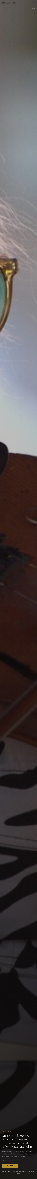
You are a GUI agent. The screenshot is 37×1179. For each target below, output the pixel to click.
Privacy (18, 1173)
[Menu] (33, 3)
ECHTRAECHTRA (9, 3)
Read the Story (10, 1165)
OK (18, 1176)
